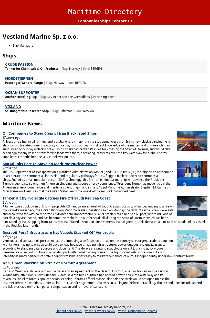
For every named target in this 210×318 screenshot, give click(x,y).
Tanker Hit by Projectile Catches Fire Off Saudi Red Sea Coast (56, 198)
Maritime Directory (105, 12)
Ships (105, 20)
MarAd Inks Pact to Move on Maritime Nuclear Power (50, 163)
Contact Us (121, 20)
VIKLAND (13, 106)
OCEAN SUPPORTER (22, 92)
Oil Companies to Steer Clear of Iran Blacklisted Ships (50, 133)
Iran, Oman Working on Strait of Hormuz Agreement (49, 263)
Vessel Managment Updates (137, 311)
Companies (88, 20)
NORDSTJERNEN (19, 78)
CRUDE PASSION (19, 64)
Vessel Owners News (100, 311)
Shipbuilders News (69, 311)
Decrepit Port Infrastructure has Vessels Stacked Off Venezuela (58, 232)
